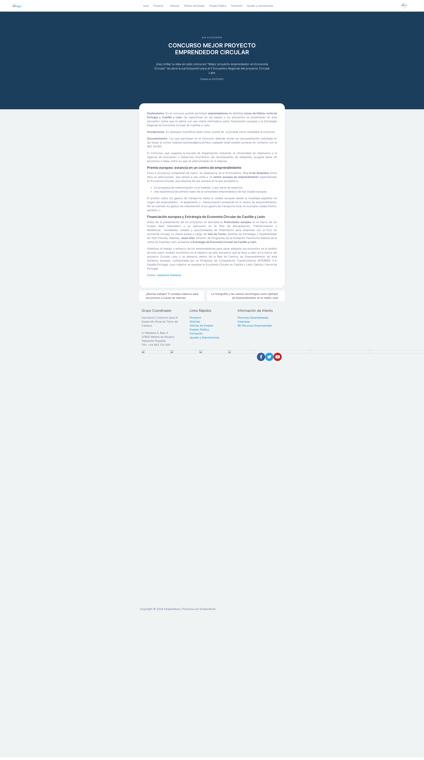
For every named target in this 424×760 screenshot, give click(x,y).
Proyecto (158, 5)
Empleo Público (217, 5)
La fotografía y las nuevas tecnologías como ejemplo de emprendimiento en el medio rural (244, 295)
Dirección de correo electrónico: (166, 647)
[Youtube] (277, 357)
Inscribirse (192, 681)
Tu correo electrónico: (160, 725)
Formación (236, 5)
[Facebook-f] (261, 357)
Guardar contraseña (162, 687)
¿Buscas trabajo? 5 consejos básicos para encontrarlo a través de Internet (172, 295)
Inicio (146, 5)
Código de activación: (159, 738)
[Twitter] (269, 357)
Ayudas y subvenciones (260, 5)
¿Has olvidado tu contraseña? (164, 681)
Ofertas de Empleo (194, 5)
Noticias (174, 5)
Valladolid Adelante (169, 275)
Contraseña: (153, 660)
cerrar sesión (255, 624)
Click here (205, 714)
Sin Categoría (212, 37)
